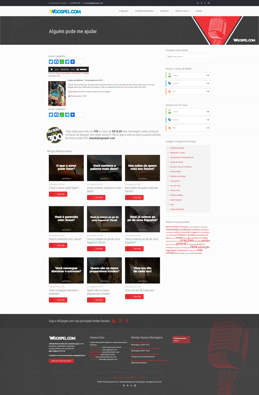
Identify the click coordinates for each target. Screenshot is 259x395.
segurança (171, 250)
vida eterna (179, 253)
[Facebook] (201, 3)
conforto (176, 232)
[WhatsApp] (197, 3)
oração (204, 238)
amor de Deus (172, 226)
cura (200, 232)
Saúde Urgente (176, 200)
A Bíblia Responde (177, 148)
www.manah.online (107, 354)
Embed (86, 73)
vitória (187, 253)
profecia (201, 244)
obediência (195, 238)
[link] (130, 11)
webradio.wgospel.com (108, 359)
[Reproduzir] (51, 69)
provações (176, 247)
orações (187, 240)
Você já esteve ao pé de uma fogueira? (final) (103, 240)
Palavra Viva (175, 190)
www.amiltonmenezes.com (105, 357)
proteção (169, 247)
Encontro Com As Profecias (181, 167)
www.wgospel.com (109, 350)
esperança (173, 235)
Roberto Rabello (176, 195)
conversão (185, 232)
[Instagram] (208, 3)
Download (76, 73)
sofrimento (182, 250)
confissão (169, 232)
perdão (205, 241)
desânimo (205, 232)
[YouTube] (205, 3)
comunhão (172, 229)
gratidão (192, 235)
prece (181, 243)
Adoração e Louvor (177, 153)
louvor (173, 238)
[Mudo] (77, 69)
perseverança (171, 244)
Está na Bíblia (175, 172)
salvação (203, 247)
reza (193, 246)
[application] (68, 69)
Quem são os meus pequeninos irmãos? (98, 292)
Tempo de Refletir (177, 209)
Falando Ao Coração (178, 176)
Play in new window (63, 73)
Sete (172, 205)
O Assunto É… (175, 181)
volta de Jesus (196, 253)
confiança (185, 229)
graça (198, 235)
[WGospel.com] (65, 11)
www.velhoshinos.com (110, 352)
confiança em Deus (200, 230)
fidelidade (181, 235)
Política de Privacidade (123, 377)
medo (179, 237)
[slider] (83, 69)
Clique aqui (72, 92)
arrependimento (194, 227)
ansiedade (183, 227)
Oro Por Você (175, 186)
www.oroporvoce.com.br (111, 347)
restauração (185, 247)
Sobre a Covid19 (139, 377)
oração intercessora (172, 241)
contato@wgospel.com (94, 3)
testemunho (192, 250)
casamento (204, 227)
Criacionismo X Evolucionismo (182, 157)
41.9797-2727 (76, 3)
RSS (58, 76)
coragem (194, 232)
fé (186, 235)
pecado (197, 241)
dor (167, 235)
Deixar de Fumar (176, 162)
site (125, 87)
